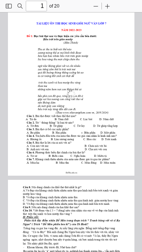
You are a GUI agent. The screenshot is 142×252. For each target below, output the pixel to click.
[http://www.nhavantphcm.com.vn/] (79, 112)
